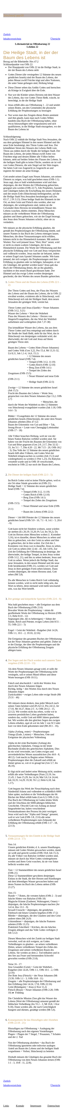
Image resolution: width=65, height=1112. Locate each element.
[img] (32, 15)
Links (6, 1105)
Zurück (7, 34)
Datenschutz (53, 1105)
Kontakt (20, 1105)
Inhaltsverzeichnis (12, 38)
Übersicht (55, 38)
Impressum (35, 1105)
